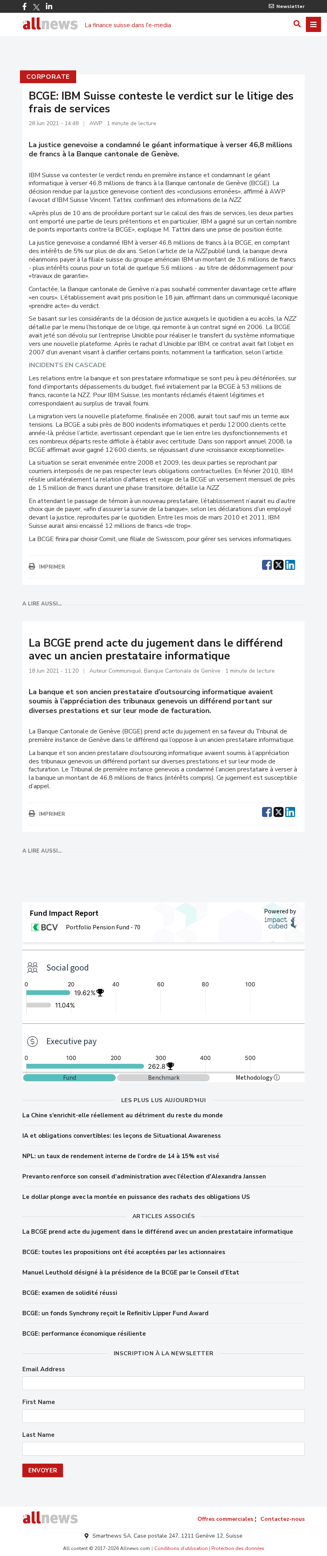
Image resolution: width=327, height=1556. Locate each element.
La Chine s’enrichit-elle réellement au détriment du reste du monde (122, 1115)
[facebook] (267, 563)
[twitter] (279, 563)
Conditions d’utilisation (181, 1548)
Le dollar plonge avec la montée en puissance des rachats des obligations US (136, 1196)
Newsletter (290, 6)
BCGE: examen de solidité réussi (69, 1292)
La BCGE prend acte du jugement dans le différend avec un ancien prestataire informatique (157, 1231)
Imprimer (52, 567)
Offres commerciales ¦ (226, 1519)
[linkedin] (290, 563)
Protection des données (237, 1548)
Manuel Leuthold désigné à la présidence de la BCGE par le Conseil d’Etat (130, 1272)
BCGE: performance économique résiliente (84, 1333)
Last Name (38, 1435)
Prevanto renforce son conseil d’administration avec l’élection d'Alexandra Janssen (144, 1176)
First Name (38, 1402)
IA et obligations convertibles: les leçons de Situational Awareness (121, 1135)
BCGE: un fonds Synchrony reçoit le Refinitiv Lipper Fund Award (115, 1313)
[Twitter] (36, 7)
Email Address (43, 1369)
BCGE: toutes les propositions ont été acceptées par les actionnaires (123, 1252)
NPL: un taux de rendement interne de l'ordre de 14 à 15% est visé (120, 1156)
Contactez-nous (282, 1519)
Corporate (48, 76)
